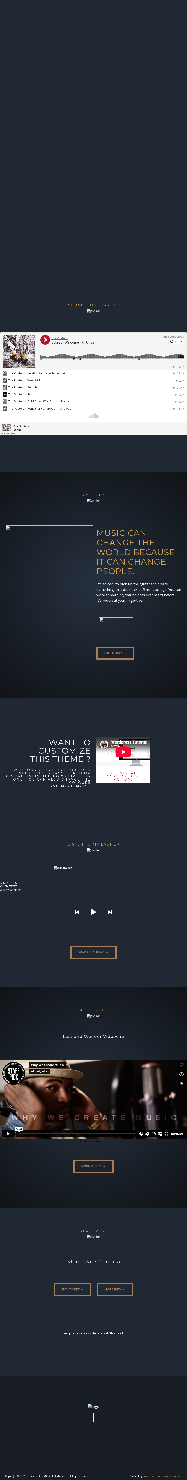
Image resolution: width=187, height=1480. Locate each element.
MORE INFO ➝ (115, 1289)
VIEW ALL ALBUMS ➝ (93, 952)
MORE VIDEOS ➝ (93, 1166)
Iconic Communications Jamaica (163, 1476)
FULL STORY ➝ (115, 653)
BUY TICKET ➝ (72, 1289)
